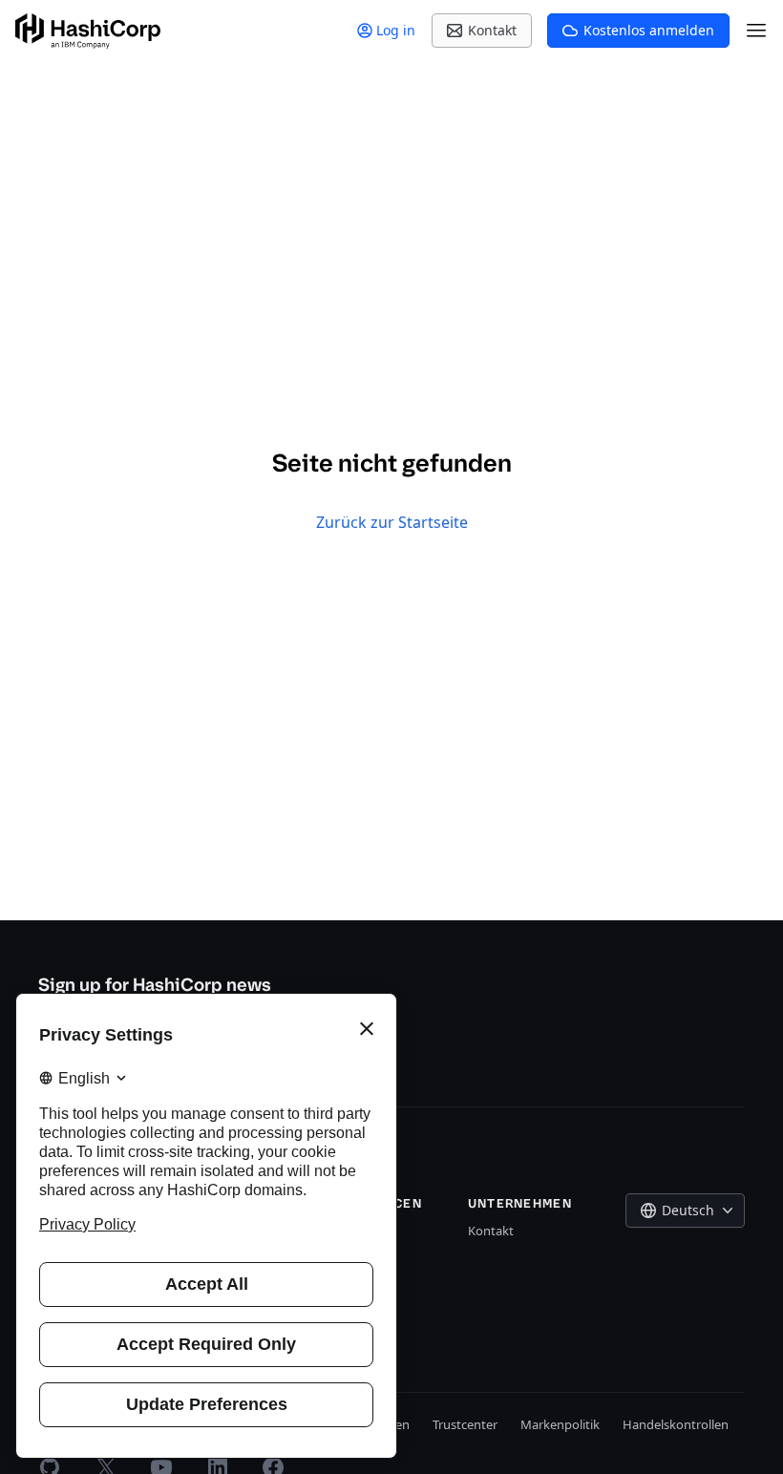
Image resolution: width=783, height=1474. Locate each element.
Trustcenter (465, 1424)
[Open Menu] (756, 30)
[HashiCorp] (87, 31)
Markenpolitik (560, 1424)
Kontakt (491, 1230)
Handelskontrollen (676, 1424)
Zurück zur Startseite (392, 522)
